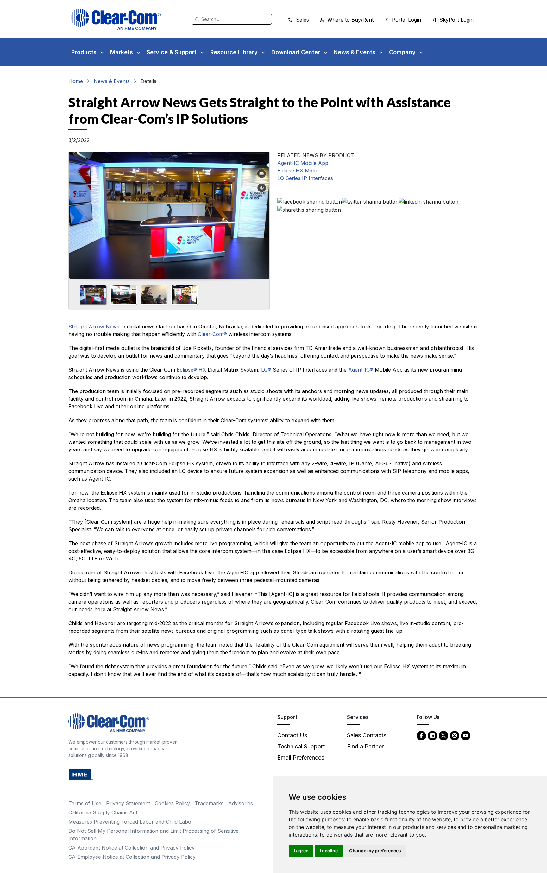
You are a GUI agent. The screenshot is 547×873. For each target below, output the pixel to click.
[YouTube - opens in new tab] (465, 735)
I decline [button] (329, 850)
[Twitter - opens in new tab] (443, 735)
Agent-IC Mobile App (302, 163)
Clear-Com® (212, 334)
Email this (261, 173)
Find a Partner (365, 746)
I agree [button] (301, 850)
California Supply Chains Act (102, 812)
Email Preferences (300, 757)
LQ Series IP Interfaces (305, 178)
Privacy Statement (128, 803)
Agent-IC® (360, 369)
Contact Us (292, 735)
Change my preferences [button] (375, 850)
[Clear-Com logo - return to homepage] (115, 19)
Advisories (240, 803)
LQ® (266, 369)
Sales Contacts (366, 735)
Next (262, 213)
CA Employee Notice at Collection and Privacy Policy (132, 857)
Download (261, 188)
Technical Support (301, 746)
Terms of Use (84, 803)
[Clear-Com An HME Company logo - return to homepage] (108, 722)
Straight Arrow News (93, 326)
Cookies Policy (172, 803)
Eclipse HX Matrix (298, 170)
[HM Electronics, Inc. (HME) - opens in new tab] (81, 774)
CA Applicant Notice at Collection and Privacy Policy (131, 847)
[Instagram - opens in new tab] (454, 735)
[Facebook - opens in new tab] (421, 735)
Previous (76, 213)
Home (75, 81)
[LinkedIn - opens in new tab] (432, 735)
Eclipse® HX (191, 369)
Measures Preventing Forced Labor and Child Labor (130, 821)
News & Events (112, 81)
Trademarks (209, 803)
